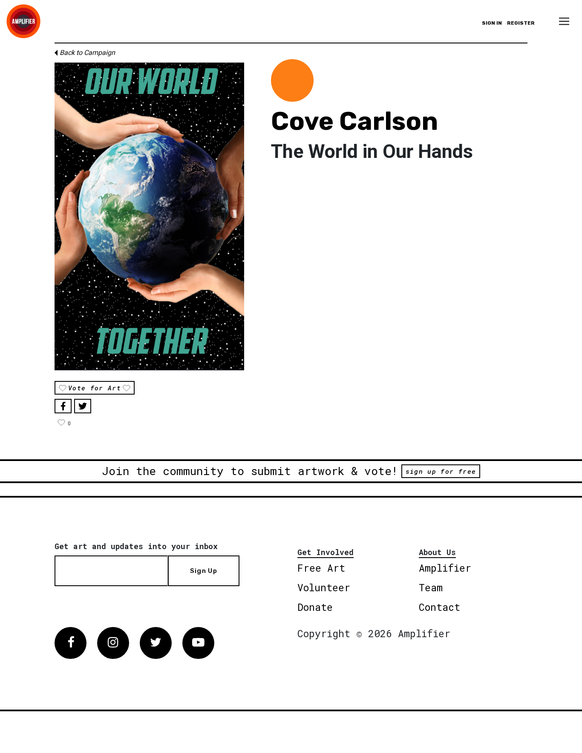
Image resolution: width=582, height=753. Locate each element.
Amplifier (445, 567)
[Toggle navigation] (564, 21)
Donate (315, 607)
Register (521, 23)
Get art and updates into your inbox (136, 546)
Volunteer (323, 587)
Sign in (492, 23)
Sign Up (203, 571)
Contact (439, 607)
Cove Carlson (354, 121)
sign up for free (441, 471)
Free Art (321, 567)
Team (431, 587)
